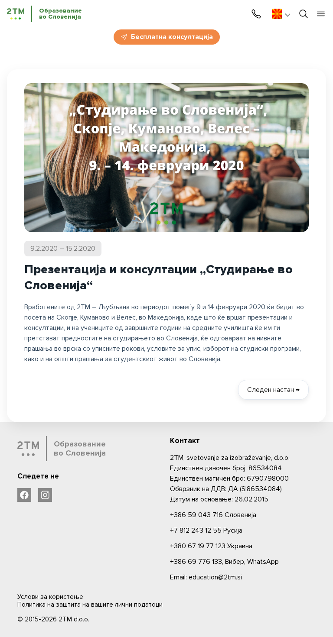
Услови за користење (50, 597)
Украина (211, 546)
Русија (206, 530)
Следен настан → (273, 389)
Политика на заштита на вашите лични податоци (90, 604)
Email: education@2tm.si (206, 577)
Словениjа (213, 515)
